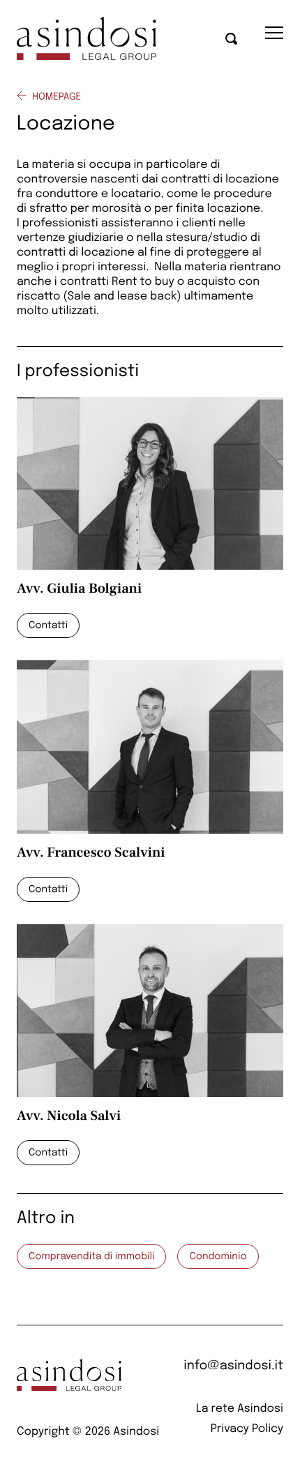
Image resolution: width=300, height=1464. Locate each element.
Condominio (217, 1257)
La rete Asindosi (239, 1409)
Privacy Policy (247, 1429)
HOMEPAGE (56, 97)
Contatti (48, 626)
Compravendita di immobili (91, 1257)
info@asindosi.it (233, 1366)
